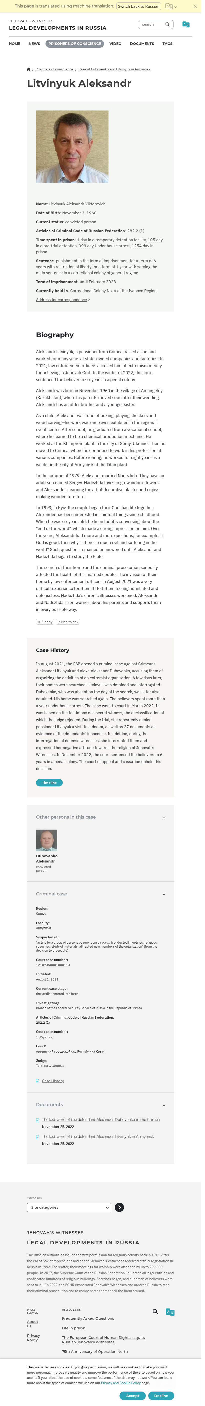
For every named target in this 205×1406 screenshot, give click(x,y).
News (34, 43)
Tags (167, 43)
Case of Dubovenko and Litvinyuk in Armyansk (114, 69)
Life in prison (74, 1328)
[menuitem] (14, 44)
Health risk (69, 622)
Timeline (49, 783)
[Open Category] (119, 1207)
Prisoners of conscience (74, 43)
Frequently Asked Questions (88, 1318)
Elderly (47, 622)
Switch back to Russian (139, 6)
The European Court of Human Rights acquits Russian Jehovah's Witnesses (103, 1339)
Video (116, 43)
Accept (132, 1396)
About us (32, 1323)
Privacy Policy (33, 1337)
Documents (142, 43)
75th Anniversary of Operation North (95, 1351)
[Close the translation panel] (195, 6)
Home (14, 43)
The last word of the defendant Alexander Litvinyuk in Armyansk (98, 1136)
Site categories (44, 1207)
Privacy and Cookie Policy (121, 1383)
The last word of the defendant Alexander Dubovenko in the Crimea (101, 1119)
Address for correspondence (61, 299)
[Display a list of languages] (171, 6)
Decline (161, 1396)
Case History (53, 1081)
